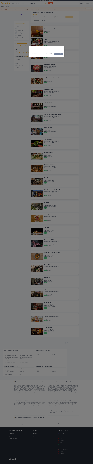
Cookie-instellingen (34, 53)
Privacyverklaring (40, 50)
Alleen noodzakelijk (49, 53)
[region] (46, 51)
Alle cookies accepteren (58, 53)
